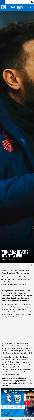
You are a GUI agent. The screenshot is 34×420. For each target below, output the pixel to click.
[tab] (2, 2)
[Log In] (32, 2)
